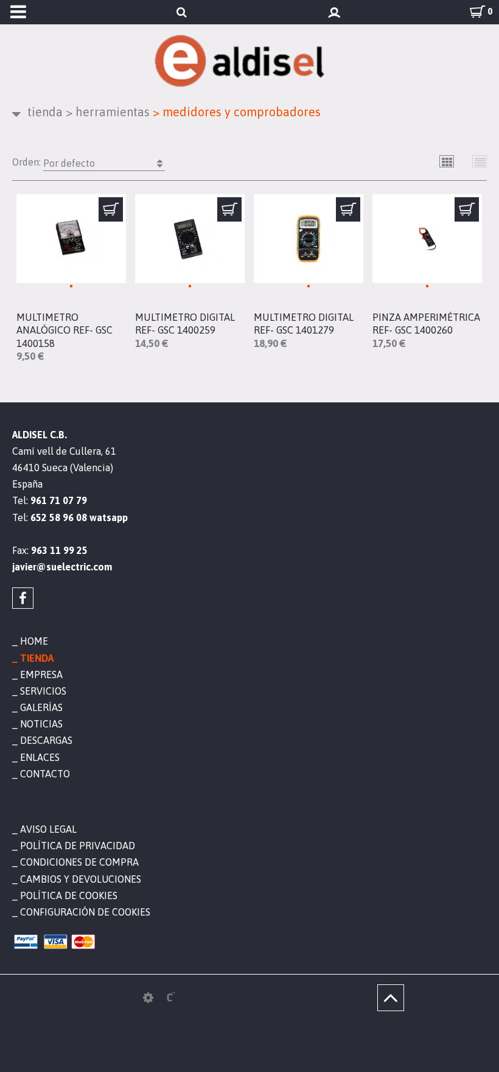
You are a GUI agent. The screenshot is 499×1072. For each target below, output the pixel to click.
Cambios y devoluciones (80, 879)
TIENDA (45, 112)
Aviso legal (48, 829)
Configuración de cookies (85, 911)
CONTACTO (45, 773)
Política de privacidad (77, 845)
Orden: (53, 162)
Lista (480, 161)
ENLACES (40, 757)
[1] (111, 209)
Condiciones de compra (79, 862)
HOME (34, 641)
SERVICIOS (43, 690)
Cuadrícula (447, 161)
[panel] (148, 997)
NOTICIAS (41, 723)
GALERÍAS (41, 707)
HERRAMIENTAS (108, 112)
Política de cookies (68, 895)
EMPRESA (41, 674)
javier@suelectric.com (62, 566)
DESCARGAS (46, 740)
